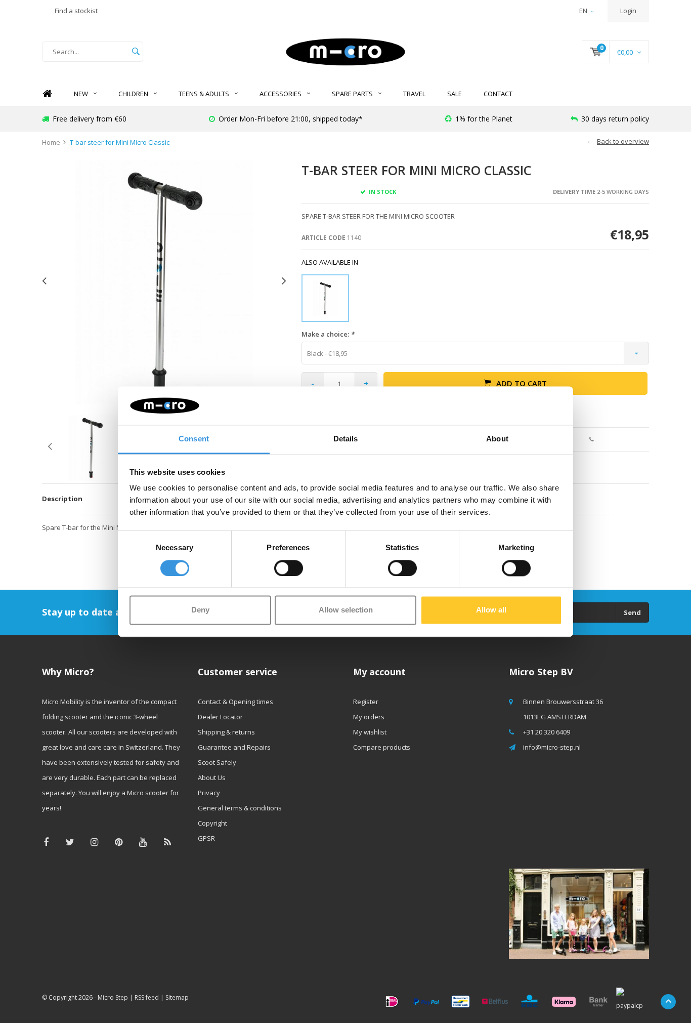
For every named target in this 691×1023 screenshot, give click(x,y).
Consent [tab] (194, 439)
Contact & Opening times (235, 701)
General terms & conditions (240, 807)
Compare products (381, 747)
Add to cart (521, 383)
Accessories (280, 93)
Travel (414, 93)
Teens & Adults (204, 93)
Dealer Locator (220, 716)
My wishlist (369, 731)
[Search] (135, 52)
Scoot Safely (217, 762)
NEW (81, 93)
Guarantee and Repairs (234, 747)
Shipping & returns (226, 731)
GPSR (206, 838)
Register (365, 701)
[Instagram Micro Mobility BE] (94, 842)
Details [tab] (345, 439)
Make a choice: (327, 334)
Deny (200, 610)
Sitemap (177, 997)
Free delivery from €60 (89, 119)
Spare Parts (352, 93)
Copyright (212, 823)
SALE (454, 93)
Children (133, 93)
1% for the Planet (483, 119)
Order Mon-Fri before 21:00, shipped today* (291, 119)
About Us (212, 777)
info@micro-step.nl (552, 747)
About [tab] (497, 439)
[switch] (288, 568)
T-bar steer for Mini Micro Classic (119, 142)
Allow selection (346, 610)
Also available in (329, 262)
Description (62, 498)
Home (47, 93)
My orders (368, 716)
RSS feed (147, 997)
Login (628, 10)
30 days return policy (615, 119)
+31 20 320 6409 (546, 731)
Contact (498, 93)
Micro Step (113, 997)
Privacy (209, 792)
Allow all (491, 610)
